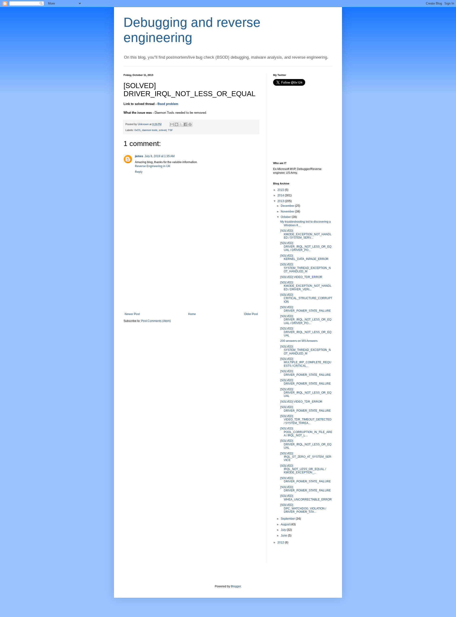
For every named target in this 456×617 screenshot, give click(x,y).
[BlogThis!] (176, 124)
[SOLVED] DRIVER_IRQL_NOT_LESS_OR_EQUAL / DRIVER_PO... (305, 246)
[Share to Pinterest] (190, 124)
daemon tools (149, 130)
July (283, 530)
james (139, 156)
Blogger (236, 586)
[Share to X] (181, 124)
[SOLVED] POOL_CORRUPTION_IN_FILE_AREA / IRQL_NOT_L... (306, 432)
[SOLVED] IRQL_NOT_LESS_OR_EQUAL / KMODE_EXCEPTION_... (303, 469)
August (285, 524)
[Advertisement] (191, 276)
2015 (280, 190)
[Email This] (172, 124)
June (284, 535)
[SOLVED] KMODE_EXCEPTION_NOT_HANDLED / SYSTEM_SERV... (306, 234)
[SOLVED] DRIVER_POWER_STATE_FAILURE (305, 309)
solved (162, 130)
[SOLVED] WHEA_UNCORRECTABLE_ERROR (306, 497)
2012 (280, 542)
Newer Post (132, 314)
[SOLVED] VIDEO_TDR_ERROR (301, 277)
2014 (280, 195)
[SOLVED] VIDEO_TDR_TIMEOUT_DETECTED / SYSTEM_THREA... (306, 419)
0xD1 (137, 130)
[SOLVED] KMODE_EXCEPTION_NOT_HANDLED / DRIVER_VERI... (306, 286)
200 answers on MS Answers (299, 341)
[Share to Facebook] (185, 124)
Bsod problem (167, 104)
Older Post (251, 314)
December (287, 205)
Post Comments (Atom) (156, 321)
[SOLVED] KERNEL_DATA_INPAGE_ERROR (304, 257)
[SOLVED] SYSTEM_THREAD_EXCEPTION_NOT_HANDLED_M (305, 268)
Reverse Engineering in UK (152, 166)
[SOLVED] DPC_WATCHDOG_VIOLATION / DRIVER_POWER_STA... (303, 508)
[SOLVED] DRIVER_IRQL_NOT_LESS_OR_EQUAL (305, 332)
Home (192, 314)
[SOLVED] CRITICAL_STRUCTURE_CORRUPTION (306, 298)
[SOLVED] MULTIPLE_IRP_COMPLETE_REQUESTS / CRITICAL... (305, 362)
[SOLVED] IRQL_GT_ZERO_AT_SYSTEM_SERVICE (305, 457)
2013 (280, 201)
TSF (170, 130)
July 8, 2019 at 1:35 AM (160, 156)
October (286, 217)
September (288, 518)
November (287, 211)
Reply (138, 172)
